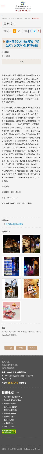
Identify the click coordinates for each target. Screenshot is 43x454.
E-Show (37, 449)
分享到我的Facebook (30, 31)
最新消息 (19, 18)
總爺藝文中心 (9, 423)
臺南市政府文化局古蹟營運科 (22, 6)
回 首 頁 (11, 18)
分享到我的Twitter (34, 31)
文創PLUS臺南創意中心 (13, 397)
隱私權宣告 (6, 362)
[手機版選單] (3, 6)
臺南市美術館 (9, 417)
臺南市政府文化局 (10, 407)
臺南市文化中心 (10, 413)
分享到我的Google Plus (39, 31)
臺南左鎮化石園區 (10, 410)
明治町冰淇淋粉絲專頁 (14, 224)
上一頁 (9, 348)
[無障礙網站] (9, 432)
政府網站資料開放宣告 (10, 365)
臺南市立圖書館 (10, 403)
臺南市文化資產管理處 (12, 400)
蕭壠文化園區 (9, 420)
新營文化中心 (9, 427)
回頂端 (21, 348)
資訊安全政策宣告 (8, 368)
